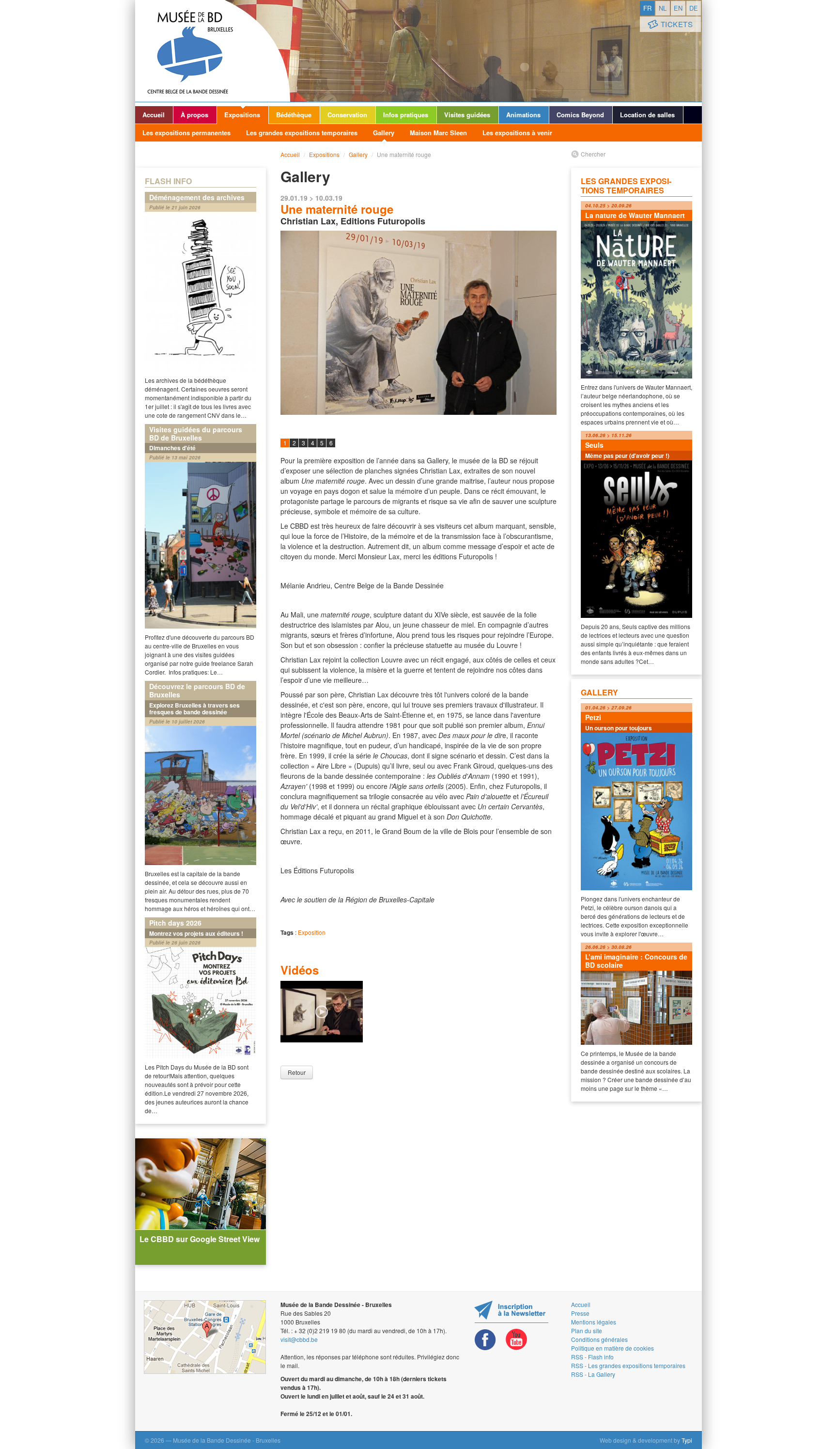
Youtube (516, 1340)
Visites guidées (467, 114)
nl (662, 8)
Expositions (242, 114)
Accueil (153, 114)
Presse (580, 1313)
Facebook (485, 1340)
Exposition (312, 932)
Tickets (677, 24)
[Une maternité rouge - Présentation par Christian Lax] (321, 1011)
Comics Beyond (580, 114)
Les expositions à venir (517, 132)
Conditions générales (599, 1339)
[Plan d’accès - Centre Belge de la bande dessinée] (205, 1337)
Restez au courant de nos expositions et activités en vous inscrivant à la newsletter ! (511, 1311)
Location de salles (647, 114)
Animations (523, 114)
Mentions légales (593, 1322)
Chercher (593, 154)
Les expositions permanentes (186, 132)
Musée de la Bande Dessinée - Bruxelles (212, 51)
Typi (687, 1440)
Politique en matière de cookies (612, 1348)
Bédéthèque (293, 114)
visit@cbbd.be (299, 1339)
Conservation (347, 114)
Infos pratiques (405, 114)
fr (647, 8)
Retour (297, 1072)
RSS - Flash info (592, 1357)
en (678, 8)
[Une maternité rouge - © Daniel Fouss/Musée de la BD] (418, 323)
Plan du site (586, 1330)
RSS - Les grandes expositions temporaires (628, 1365)
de (693, 8)
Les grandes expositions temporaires (301, 132)
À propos (194, 114)
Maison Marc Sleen (438, 132)
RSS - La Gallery (593, 1374)
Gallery (383, 132)
